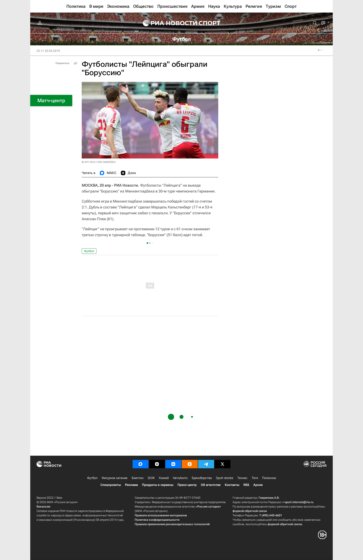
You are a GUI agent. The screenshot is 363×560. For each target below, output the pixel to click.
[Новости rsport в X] (222, 464)
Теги (255, 478)
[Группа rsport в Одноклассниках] (190, 464)
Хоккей (164, 478)
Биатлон (137, 478)
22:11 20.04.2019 (48, 50)
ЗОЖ (151, 478)
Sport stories (224, 478)
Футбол (89, 251)
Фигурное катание (115, 478)
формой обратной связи (250, 511)
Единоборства (202, 478)
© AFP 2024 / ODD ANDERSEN (98, 162)
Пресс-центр (187, 485)
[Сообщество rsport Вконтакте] (173, 464)
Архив (258, 485)
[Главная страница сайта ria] (167, 23)
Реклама (131, 485)
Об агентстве (211, 485)
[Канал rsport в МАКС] (141, 464)
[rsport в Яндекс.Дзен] (157, 464)
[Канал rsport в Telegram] (206, 464)
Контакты (232, 485)
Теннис (242, 478)
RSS (246, 485)
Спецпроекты (110, 485)
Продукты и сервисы (157, 485)
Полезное (269, 478)
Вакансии (43, 506)
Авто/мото (180, 478)
